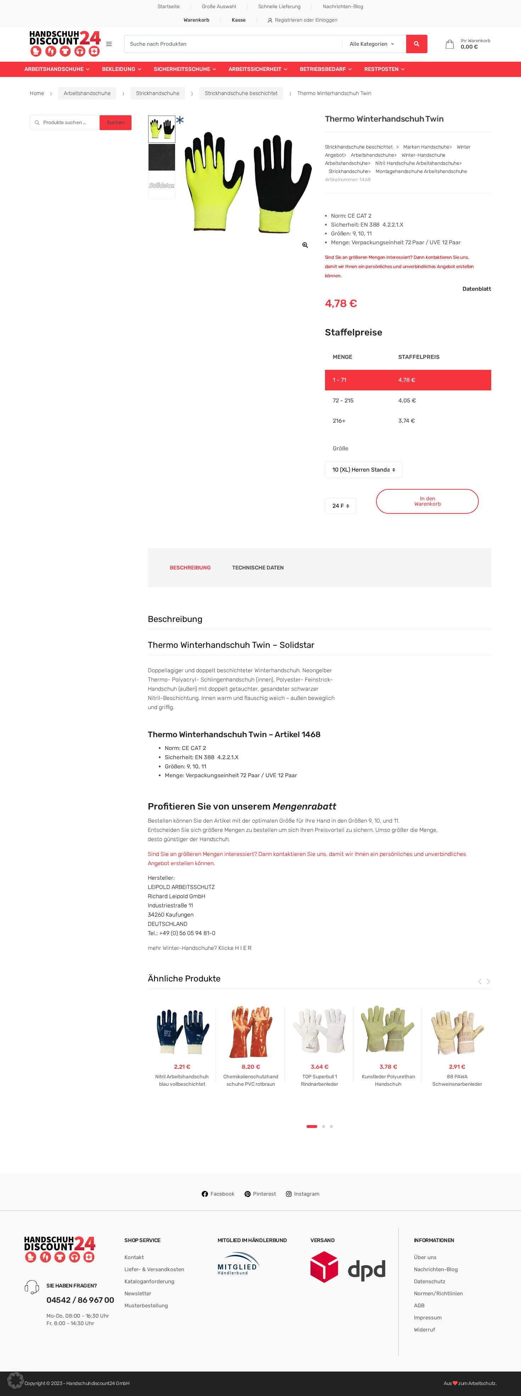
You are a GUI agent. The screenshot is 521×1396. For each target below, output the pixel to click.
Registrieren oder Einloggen (306, 20)
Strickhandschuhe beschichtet (241, 93)
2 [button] (323, 1126)
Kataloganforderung (149, 1281)
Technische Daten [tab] (258, 567)
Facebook (223, 1194)
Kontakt (134, 1257)
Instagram (306, 1194)
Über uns (425, 1257)
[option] (244, 184)
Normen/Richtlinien (438, 1293)
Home (37, 93)
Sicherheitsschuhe (182, 69)
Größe (340, 448)
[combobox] (231, 44)
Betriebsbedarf (323, 69)
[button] (305, 245)
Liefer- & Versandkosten (154, 1269)
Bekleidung (118, 69)
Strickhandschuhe (157, 93)
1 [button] (312, 1126)
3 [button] (331, 1126)
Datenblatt (477, 288)
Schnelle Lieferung (279, 7)
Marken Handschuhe (426, 147)
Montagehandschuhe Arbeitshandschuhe (421, 171)
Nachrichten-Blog (343, 7)
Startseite (169, 7)
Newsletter (137, 1293)
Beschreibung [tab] (190, 567)
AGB (419, 1305)
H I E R (243, 948)
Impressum (428, 1317)
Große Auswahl (219, 7)
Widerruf (424, 1330)
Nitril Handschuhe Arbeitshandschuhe (417, 163)
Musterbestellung (146, 1305)
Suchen (115, 122)
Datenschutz (430, 1281)
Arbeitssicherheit (255, 69)
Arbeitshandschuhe (54, 69)
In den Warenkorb (427, 501)
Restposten (381, 69)
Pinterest (264, 1194)
